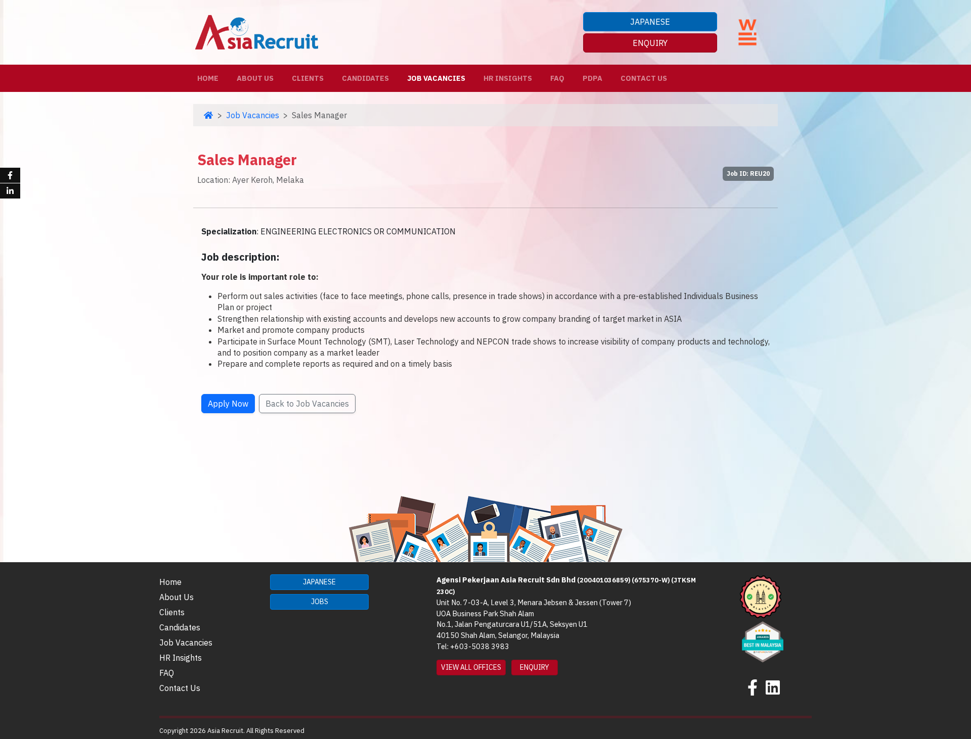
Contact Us (644, 78)
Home (210, 78)
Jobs (319, 601)
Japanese (650, 22)
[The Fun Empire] (762, 640)
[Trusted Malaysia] (760, 596)
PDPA (592, 78)
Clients (308, 78)
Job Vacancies (436, 78)
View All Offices (471, 667)
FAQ (557, 78)
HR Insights (507, 78)
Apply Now (228, 404)
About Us (255, 78)
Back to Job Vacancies (307, 404)
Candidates (365, 78)
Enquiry (650, 43)
